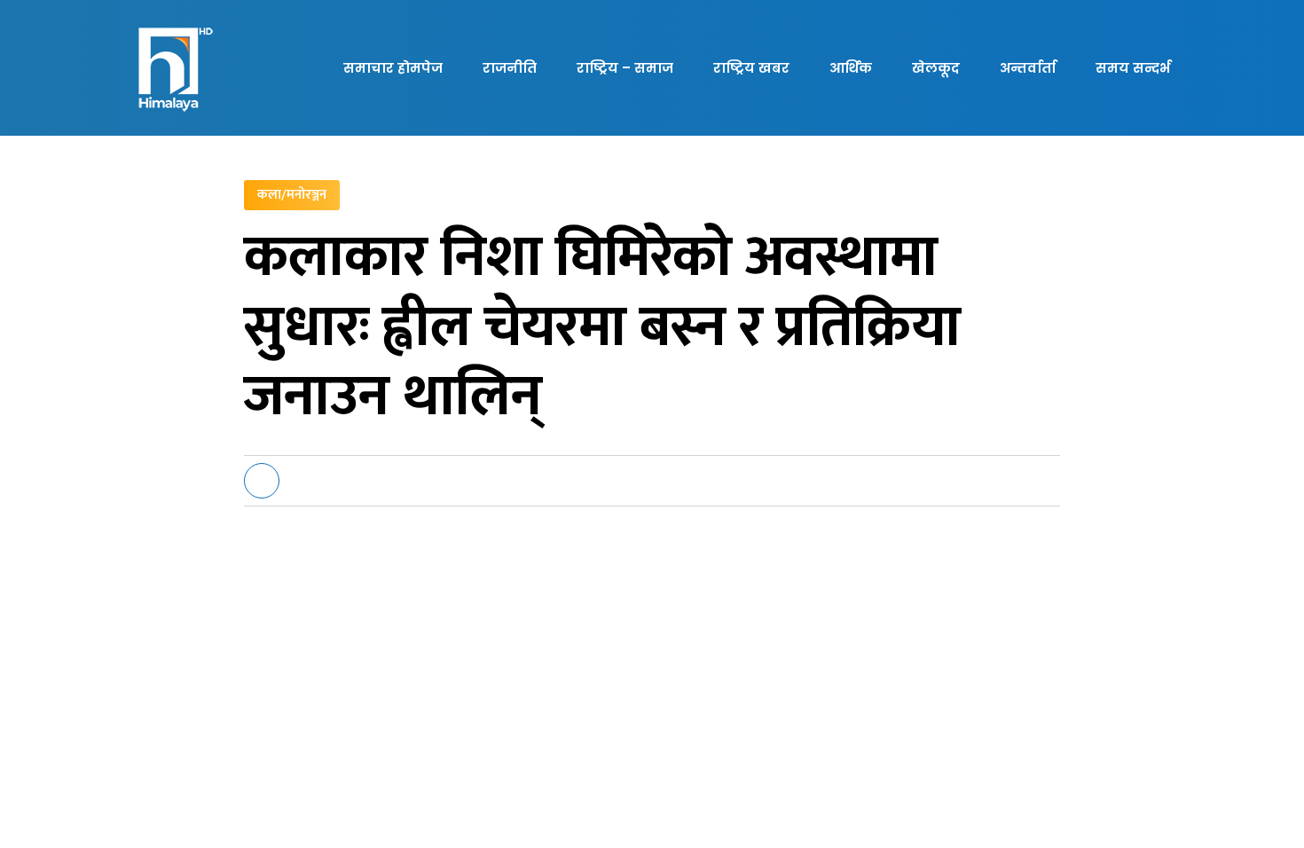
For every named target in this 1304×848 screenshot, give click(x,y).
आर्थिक (850, 68)
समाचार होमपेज (393, 68)
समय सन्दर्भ (1133, 68)
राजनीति (510, 68)
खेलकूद (936, 68)
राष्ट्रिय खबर (751, 68)
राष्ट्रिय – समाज (625, 68)
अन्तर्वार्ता (1028, 68)
